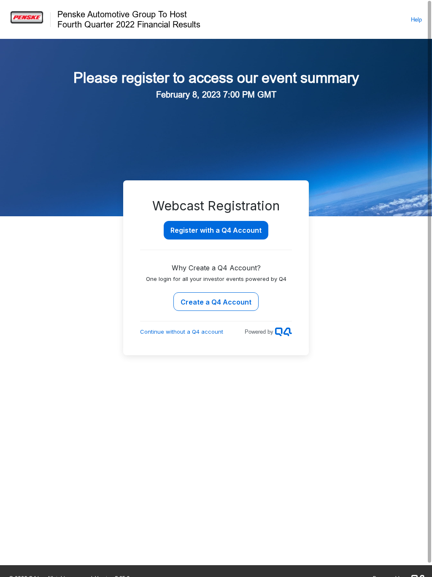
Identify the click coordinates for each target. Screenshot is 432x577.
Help (416, 19)
